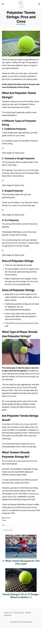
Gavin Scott (22, 24)
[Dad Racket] (21, 4)
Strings (4, 520)
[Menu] (3, 4)
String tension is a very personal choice (18, 461)
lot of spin (25, 424)
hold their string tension (24, 323)
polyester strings (7, 530)
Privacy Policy (18, 613)
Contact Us (8, 613)
